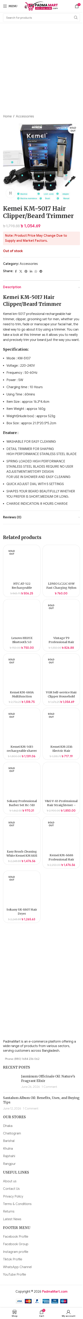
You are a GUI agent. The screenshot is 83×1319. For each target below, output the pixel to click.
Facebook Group (15, 1244)
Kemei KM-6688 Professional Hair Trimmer (61, 859)
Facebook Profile (15, 1237)
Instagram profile (15, 1252)
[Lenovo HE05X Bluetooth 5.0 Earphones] (21, 618)
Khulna (8, 1149)
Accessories (25, 116)
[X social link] (20, 271)
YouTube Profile (14, 1275)
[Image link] (28, 1028)
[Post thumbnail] (10, 1081)
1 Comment (49, 1087)
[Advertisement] (41, 70)
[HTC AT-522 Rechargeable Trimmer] (21, 563)
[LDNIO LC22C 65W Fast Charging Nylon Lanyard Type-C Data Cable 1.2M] (61, 563)
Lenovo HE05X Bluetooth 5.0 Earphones (21, 642)
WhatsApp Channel (17, 1267)
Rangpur (9, 1164)
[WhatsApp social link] (35, 271)
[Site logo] (42, 6)
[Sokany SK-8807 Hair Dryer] (21, 889)
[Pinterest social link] (26, 271)
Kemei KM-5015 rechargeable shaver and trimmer (22, 751)
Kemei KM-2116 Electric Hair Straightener (61, 751)
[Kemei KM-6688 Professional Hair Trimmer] (61, 835)
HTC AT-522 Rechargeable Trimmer (22, 588)
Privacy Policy (13, 1196)
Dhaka (7, 1126)
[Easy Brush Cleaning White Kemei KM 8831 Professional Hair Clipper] (21, 833)
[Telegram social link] (41, 271)
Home (7, 116)
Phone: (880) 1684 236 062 (22, 1059)
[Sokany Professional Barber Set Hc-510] (21, 780)
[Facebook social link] (15, 271)
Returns (9, 1211)
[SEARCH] (76, 17)
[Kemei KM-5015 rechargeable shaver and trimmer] (21, 726)
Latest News (12, 1219)
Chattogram (12, 1133)
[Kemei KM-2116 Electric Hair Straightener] (61, 726)
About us (10, 1181)
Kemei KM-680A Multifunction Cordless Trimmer (21, 696)
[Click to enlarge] (10, 193)
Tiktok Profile (12, 1259)
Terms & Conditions (17, 1204)
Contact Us (11, 1189)
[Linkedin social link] (31, 271)
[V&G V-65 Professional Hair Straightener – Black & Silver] (61, 780)
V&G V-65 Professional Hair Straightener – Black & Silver (61, 805)
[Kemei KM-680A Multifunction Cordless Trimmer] (21, 672)
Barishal (9, 1141)
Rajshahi (9, 1156)
